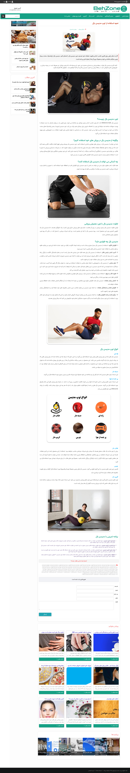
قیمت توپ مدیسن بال (105, 565)
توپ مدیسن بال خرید (85, 567)
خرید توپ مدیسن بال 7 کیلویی (96, 565)
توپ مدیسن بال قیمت (52, 571)
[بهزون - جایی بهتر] (111, 9)
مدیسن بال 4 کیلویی (112, 574)
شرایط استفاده (99, 770)
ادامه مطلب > (114, 659)
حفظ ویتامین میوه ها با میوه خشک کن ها (52, 666)
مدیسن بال (79, 571)
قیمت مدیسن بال (93, 571)
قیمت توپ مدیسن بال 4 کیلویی (88, 574)
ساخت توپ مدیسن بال (54, 565)
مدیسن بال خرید (60, 571)
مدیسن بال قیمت (74, 571)
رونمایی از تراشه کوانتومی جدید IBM (81, 632)
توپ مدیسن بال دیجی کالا (104, 567)
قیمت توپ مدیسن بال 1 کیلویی (81, 569)
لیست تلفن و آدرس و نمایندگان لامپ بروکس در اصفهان (106, 632)
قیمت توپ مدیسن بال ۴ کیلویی (52, 569)
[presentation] (119, 756)
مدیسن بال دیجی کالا (86, 571)
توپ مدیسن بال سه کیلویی (94, 567)
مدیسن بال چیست (67, 571)
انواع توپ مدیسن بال (45, 565)
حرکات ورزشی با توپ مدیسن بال (67, 567)
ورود (4, 2)
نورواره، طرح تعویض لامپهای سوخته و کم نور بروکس (79, 666)
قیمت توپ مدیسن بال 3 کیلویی (74, 565)
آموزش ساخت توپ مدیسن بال (109, 569)
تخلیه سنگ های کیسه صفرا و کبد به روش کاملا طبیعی (53, 632)
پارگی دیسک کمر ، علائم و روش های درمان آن (106, 666)
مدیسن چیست (96, 574)
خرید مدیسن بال (113, 565)
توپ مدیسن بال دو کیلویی (63, 565)
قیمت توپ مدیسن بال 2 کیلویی (85, 565)
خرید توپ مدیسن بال (71, 569)
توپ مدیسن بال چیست (113, 567)
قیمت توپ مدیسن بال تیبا (62, 569)
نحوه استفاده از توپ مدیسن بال (105, 23)
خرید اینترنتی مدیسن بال (103, 574)
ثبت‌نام (9, 2)
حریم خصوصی (91, 770)
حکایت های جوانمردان (112, 699)
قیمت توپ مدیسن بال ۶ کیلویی (56, 567)
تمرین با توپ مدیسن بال (77, 567)
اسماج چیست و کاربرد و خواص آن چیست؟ (80, 699)
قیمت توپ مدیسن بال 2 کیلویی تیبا (103, 571)
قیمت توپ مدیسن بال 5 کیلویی (92, 569)
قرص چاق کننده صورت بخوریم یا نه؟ (54, 699)
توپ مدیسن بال (100, 569)
